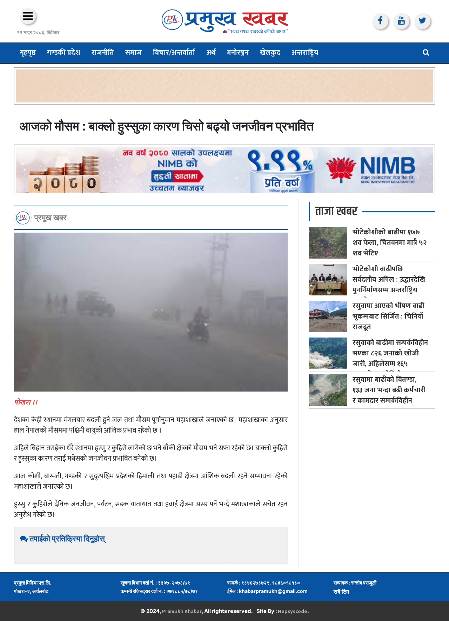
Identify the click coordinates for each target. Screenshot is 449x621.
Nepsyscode (292, 611)
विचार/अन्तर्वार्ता (174, 53)
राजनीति (103, 53)
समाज (133, 53)
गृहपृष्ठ (28, 53)
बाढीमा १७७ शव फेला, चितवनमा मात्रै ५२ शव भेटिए (390, 242)
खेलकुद (270, 53)
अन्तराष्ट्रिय (304, 53)
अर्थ (211, 53)
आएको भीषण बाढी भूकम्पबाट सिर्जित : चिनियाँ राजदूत (388, 316)
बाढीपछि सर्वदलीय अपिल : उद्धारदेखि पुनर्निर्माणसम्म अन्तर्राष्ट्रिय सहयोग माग (389, 285)
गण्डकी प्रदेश (63, 53)
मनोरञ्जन (238, 53)
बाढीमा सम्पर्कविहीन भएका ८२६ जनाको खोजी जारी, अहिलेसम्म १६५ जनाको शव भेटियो (390, 358)
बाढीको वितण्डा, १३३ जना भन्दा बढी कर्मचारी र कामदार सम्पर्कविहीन (389, 390)
